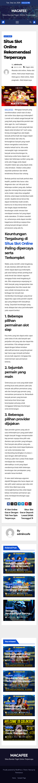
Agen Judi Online (11, 703)
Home (14, 778)
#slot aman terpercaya (25, 74)
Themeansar (19, 772)
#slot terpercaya (26, 80)
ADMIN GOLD (23, 570)
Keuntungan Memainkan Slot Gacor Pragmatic (15, 708)
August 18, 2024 (13, 660)
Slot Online (8, 36)
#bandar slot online (19, 70)
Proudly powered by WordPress (13, 770)
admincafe (18, 64)
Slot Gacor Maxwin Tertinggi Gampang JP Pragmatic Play (17, 590)
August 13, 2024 (13, 685)
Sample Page (22, 778)
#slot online (25, 77)
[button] (30, 22)
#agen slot (29, 67)
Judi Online (9, 560)
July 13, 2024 (12, 712)
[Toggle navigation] (17, 22)
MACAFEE (19, 11)
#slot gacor (16, 77)
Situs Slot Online (19, 243)
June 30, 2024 (12, 737)
